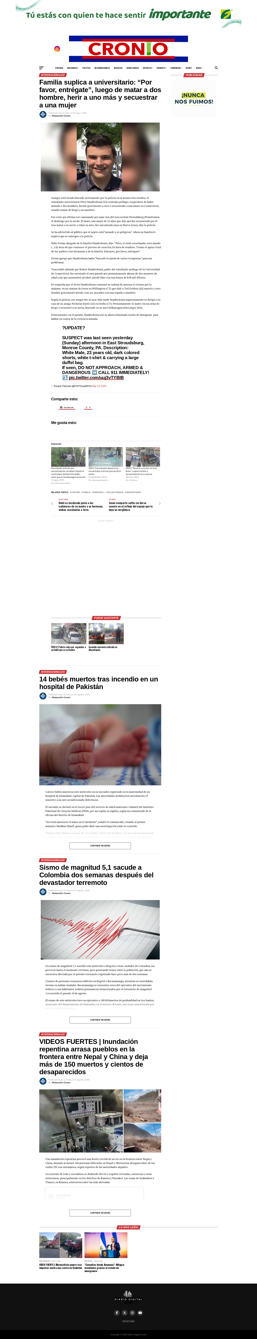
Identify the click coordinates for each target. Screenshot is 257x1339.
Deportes (147, 67)
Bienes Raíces (133, 67)
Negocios (118, 67)
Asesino (75, 492)
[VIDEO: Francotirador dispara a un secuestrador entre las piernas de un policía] (105, 457)
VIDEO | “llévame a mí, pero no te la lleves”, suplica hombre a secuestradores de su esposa (141, 471)
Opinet (189, 67)
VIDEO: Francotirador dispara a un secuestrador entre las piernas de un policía (104, 471)
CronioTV (161, 67)
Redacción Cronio (61, 116)
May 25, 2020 (99, 386)
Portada (59, 67)
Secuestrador (115, 492)
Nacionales (72, 67)
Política (86, 67)
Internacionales (102, 67)
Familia (86, 492)
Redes (198, 67)
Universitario (133, 492)
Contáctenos (128, 1321)
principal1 (98, 492)
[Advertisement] (106, 566)
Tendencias (175, 67)
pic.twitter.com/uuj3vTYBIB (96, 377)
